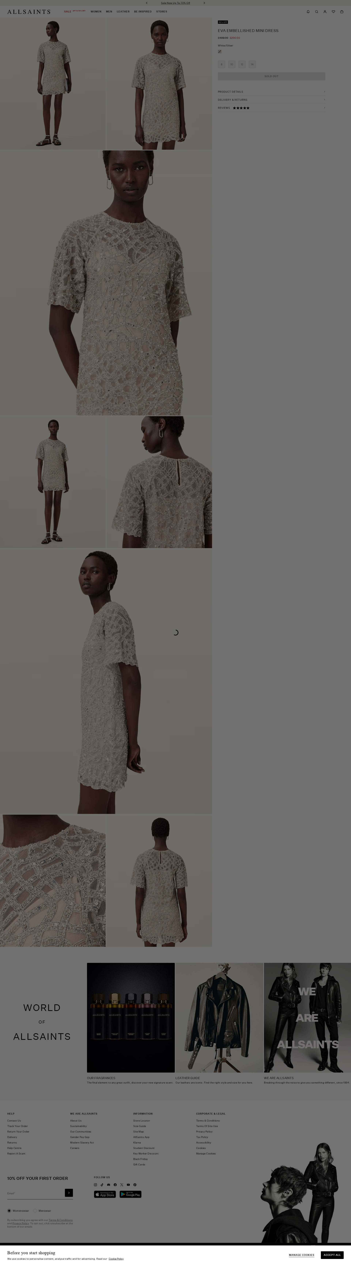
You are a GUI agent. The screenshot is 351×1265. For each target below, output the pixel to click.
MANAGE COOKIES (301, 1255)
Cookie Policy (116, 1258)
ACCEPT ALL (332, 1254)
